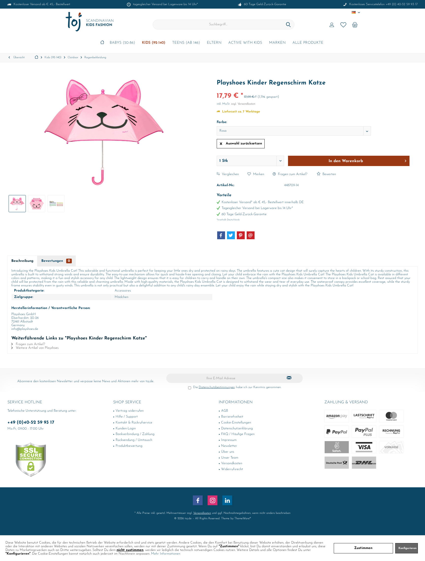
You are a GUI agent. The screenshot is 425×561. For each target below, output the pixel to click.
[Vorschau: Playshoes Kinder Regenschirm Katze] (17, 203)
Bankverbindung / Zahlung (135, 434)
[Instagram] (212, 500)
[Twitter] (231, 235)
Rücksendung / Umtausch (134, 440)
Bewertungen (55, 261)
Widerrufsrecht (232, 469)
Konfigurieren (407, 548)
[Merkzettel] (343, 24)
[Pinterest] (241, 235)
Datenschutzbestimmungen (217, 387)
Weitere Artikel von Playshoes (37, 348)
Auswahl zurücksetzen (244, 143)
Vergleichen (230, 174)
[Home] (102, 43)
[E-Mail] (251, 235)
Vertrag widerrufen (130, 411)
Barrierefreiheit (232, 417)
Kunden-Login (126, 428)
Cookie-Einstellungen (236, 422)
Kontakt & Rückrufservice (134, 422)
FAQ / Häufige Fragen (238, 434)
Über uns (227, 452)
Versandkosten (231, 463)
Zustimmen (363, 548)
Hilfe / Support (127, 417)
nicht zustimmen (130, 550)
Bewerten (328, 174)
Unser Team (229, 458)
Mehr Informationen (165, 554)
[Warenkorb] (355, 24)
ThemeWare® (242, 518)
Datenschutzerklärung (237, 428)
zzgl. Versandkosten (243, 103)
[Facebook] (221, 235)
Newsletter (229, 446)
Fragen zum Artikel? (292, 174)
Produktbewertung (129, 446)
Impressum (229, 440)
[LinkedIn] (227, 500)
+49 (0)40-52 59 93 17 (30, 422)
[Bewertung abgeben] (313, 89)
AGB (224, 411)
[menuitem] (355, 24)
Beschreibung (22, 261)
